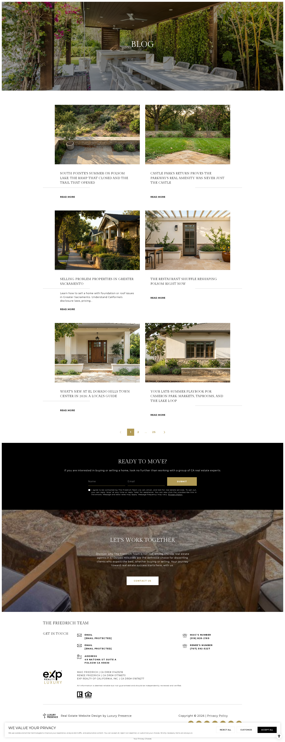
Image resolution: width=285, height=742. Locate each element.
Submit (182, 481)
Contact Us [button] (142, 580)
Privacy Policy (175, 494)
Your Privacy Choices (142, 739)
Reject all (225, 730)
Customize (246, 730)
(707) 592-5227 (200, 648)
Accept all (267, 730)
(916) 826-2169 (199, 638)
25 (154, 432)
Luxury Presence (119, 715)
